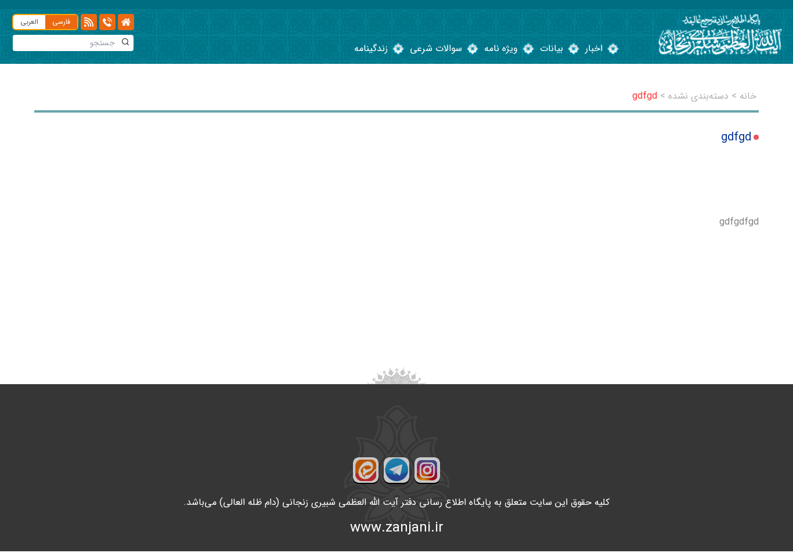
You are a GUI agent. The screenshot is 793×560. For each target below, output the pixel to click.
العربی (29, 21)
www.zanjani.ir (397, 528)
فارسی (61, 21)
